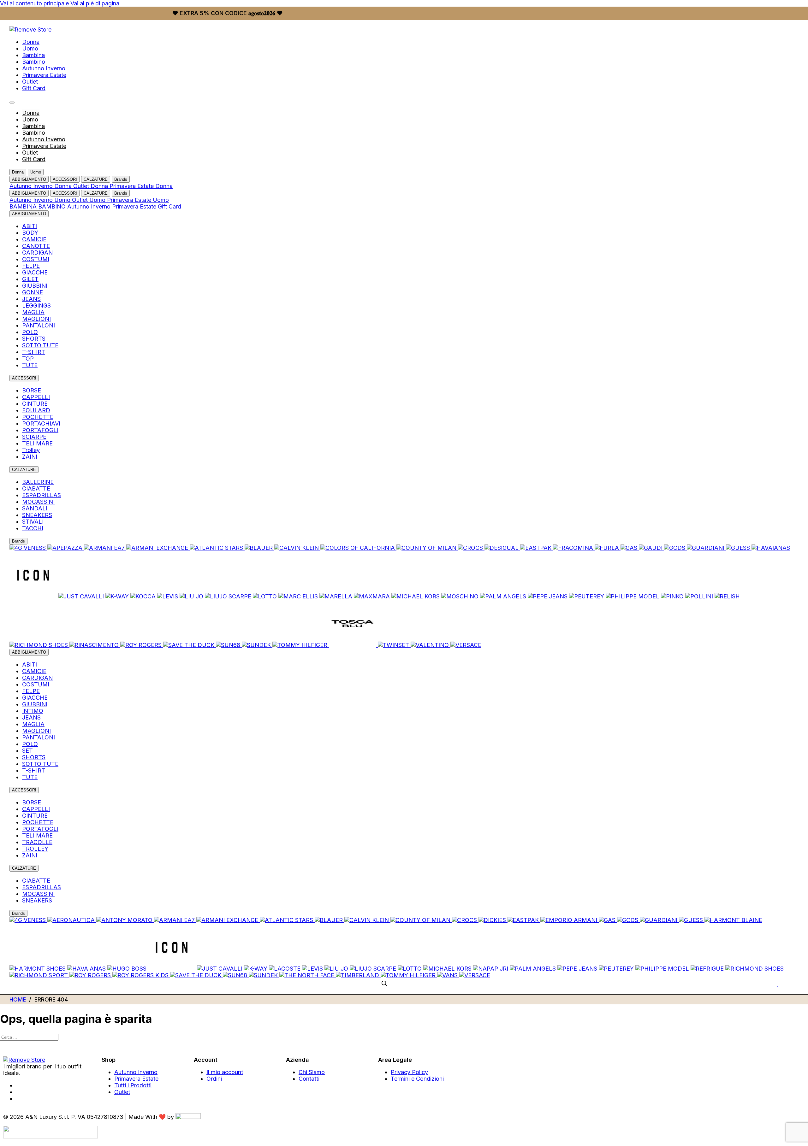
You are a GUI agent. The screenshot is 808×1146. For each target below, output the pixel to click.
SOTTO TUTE (40, 345)
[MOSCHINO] (460, 596)
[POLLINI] (700, 596)
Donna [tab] (18, 172)
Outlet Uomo (89, 200)
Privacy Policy (409, 1072)
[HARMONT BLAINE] (733, 920)
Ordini (214, 1078)
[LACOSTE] (285, 968)
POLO (30, 332)
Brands (120, 179)
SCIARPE (34, 436)
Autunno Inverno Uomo (40, 200)
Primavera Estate (44, 75)
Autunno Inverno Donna (41, 186)
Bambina (33, 55)
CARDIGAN (37, 252)
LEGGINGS (36, 305)
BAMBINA (23, 206)
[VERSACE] (465, 645)
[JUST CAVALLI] (81, 596)
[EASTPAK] (536, 547)
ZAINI (29, 456)
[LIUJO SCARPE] (229, 596)
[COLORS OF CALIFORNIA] (358, 547)
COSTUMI (35, 259)
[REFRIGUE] (708, 968)
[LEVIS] (168, 596)
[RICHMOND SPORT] (39, 975)
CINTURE (35, 403)
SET (27, 750)
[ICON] (33, 596)
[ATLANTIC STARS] (217, 547)
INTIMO (32, 711)
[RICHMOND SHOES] (39, 645)
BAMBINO (52, 206)
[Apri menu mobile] (12, 102)
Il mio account (224, 1072)
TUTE (30, 365)
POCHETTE (37, 417)
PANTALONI (38, 325)
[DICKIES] (493, 920)
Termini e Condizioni (417, 1078)
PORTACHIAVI (41, 423)
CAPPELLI (36, 397)
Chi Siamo (312, 1072)
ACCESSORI (65, 179)
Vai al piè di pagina (94, 3)
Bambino (33, 61)
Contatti (309, 1078)
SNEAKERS (37, 515)
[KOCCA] (143, 596)
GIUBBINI (34, 285)
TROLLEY (35, 848)
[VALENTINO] (430, 645)
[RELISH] (727, 596)
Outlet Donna (91, 186)
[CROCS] (471, 547)
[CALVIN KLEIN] (297, 547)
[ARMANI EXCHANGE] (158, 547)
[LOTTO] (265, 596)
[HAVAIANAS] (771, 547)
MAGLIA (33, 312)
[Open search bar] (384, 983)
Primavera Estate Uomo (138, 200)
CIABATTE (36, 488)
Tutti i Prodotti (133, 1085)
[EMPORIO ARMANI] (569, 920)
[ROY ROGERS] (141, 645)
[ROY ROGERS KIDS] (141, 975)
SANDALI (34, 508)
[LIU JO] (192, 596)
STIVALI (33, 521)
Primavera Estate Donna (141, 186)
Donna (30, 41)
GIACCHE (35, 272)
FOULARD (36, 410)
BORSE (31, 390)
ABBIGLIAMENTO (29, 179)
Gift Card (33, 88)
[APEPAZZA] (65, 547)
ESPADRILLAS (41, 495)
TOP (28, 358)
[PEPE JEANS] (548, 596)
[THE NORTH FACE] (307, 975)
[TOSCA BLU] (353, 645)
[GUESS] (739, 547)
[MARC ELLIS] (298, 596)
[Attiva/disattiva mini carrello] (795, 983)
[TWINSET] (394, 645)
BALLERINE (38, 482)
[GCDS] (675, 547)
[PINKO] (673, 596)
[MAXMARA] (372, 596)
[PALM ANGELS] (504, 596)
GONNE (32, 292)
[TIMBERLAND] (358, 975)
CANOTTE (36, 246)
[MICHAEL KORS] (416, 596)
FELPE (31, 265)
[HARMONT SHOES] (38, 968)
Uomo (30, 48)
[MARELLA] (336, 596)
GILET (30, 279)
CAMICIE (34, 239)
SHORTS (33, 338)
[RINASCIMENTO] (94, 645)
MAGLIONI (36, 318)
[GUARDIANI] (706, 547)
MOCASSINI (38, 501)
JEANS (31, 299)
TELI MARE (37, 443)
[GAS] (630, 547)
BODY (30, 232)
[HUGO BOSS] (127, 968)
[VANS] (448, 975)
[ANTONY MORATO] (125, 920)
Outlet (30, 81)
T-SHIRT (33, 352)
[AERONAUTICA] (71, 920)
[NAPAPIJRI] (491, 968)
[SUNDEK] (257, 645)
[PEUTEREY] (587, 596)
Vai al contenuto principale (34, 3)
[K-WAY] (117, 596)
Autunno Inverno (43, 68)
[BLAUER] (259, 547)
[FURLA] (608, 547)
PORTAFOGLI (40, 430)
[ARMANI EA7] (105, 547)
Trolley (31, 450)
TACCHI (32, 528)
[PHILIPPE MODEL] (633, 596)
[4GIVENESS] (28, 547)
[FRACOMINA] (574, 547)
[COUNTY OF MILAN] (427, 547)
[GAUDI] (651, 547)
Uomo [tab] (35, 172)
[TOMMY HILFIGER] (300, 645)
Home (17, 999)
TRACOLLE (37, 842)
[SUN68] (229, 645)
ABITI (29, 226)
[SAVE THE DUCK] (189, 645)
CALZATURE (96, 179)
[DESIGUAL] (502, 547)
